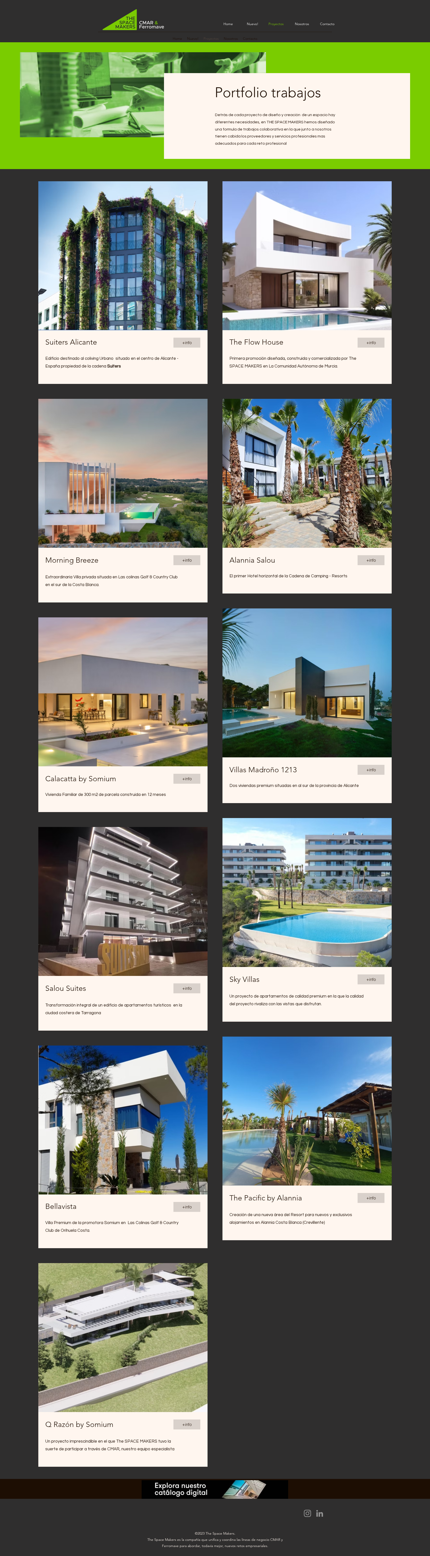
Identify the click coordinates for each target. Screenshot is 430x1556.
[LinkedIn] (319, 1513)
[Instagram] (307, 1513)
